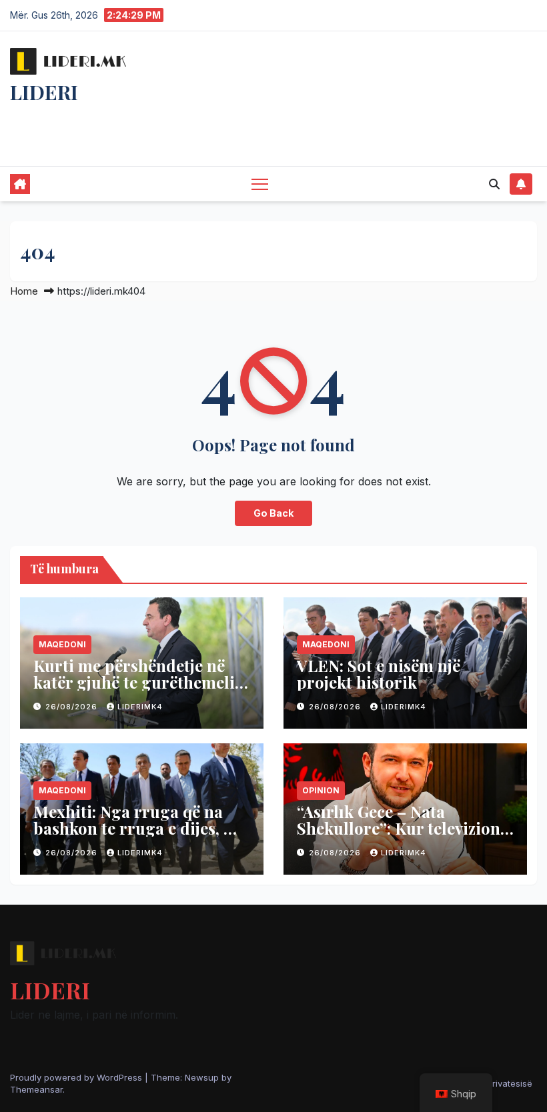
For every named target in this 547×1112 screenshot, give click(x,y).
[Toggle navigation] (259, 183)
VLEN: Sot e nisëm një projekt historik (378, 674)
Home (24, 291)
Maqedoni (62, 644)
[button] (494, 184)
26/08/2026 (72, 706)
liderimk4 (140, 706)
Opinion (321, 790)
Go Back (273, 513)
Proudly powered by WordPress (77, 1077)
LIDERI (44, 92)
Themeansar (36, 1089)
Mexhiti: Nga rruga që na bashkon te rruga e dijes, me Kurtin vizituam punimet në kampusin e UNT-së (139, 836)
